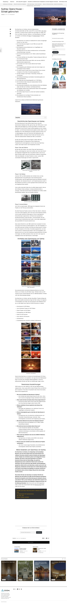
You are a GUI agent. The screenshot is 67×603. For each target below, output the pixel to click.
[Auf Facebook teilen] (10, 29)
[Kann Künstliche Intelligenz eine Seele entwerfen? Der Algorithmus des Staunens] (62, 64)
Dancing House (38, 484)
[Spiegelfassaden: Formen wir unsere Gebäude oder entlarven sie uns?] (55, 64)
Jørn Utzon (43, 30)
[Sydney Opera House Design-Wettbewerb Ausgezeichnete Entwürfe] (41, 571)
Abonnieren (39, 532)
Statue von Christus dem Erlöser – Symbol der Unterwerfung (52, 4)
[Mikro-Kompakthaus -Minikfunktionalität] (25, 571)
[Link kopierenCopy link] (10, 36)
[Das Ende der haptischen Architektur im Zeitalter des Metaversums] (62, 85)
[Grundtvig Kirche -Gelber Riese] (40, 549)
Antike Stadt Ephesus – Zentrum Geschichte (34, 4)
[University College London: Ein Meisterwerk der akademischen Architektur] (55, 85)
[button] (16, 512)
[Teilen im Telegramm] (10, 34)
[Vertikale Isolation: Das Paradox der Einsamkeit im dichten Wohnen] (55, 78)
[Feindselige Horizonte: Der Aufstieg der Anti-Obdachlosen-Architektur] (55, 71)
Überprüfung (2, 14)
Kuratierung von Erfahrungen (7, 4)
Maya (30, 35)
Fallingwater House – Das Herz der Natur (33, 5)
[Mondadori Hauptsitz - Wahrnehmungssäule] (21, 549)
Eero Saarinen (20, 133)
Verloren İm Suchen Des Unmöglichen (20, 4)
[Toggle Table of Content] (45, 117)
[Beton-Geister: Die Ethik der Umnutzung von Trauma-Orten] (62, 71)
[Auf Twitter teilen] (10, 31)
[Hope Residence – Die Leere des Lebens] (58, 571)
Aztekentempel (36, 35)
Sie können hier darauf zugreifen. (58, 38)
